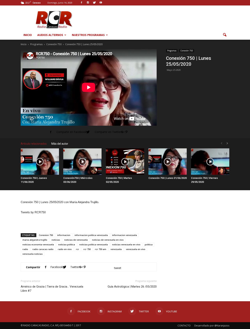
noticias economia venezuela (38, 244)
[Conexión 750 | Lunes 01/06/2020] (167, 161)
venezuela (116, 249)
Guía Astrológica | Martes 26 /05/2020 (132, 286)
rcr (77, 249)
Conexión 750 (186, 50)
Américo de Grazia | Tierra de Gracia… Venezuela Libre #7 (52, 288)
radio (25, 249)
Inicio (27, 35)
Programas (171, 50)
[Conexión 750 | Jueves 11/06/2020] (40, 161)
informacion (63, 235)
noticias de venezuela (76, 239)
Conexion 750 (46, 235)
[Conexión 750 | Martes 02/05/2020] (125, 161)
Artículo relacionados (34, 143)
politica (149, 244)
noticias (56, 239)
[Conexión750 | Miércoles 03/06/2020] (82, 161)
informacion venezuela (124, 235)
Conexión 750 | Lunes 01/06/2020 (167, 178)
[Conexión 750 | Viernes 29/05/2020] (210, 161)
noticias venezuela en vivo (126, 244)
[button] (224, 35)
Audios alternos (50, 35)
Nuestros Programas (88, 35)
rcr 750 (87, 249)
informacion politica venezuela (91, 235)
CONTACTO (184, 325)
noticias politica (66, 244)
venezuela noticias (32, 253)
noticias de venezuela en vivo (108, 239)
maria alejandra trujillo (34, 239)
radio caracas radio (43, 249)
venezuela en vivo (135, 249)
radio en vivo (65, 249)
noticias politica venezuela (93, 244)
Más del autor (59, 143)
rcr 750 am (100, 249)
